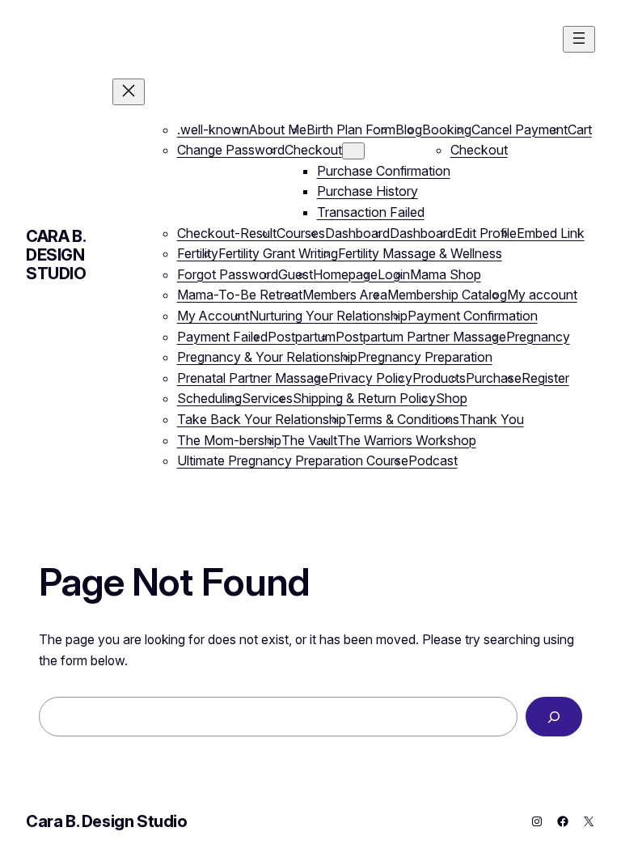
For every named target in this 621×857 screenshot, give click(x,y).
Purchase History (367, 191)
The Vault (309, 440)
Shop (451, 398)
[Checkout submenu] (353, 150)
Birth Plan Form (350, 129)
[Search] (554, 716)
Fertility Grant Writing (278, 253)
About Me (277, 129)
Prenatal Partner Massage (252, 378)
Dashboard (357, 233)
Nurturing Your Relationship (328, 316)
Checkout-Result (227, 233)
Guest (295, 274)
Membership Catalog (447, 294)
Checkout (313, 150)
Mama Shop (445, 274)
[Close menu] (128, 91)
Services (267, 398)
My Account (213, 316)
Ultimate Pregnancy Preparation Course (292, 460)
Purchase (494, 378)
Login (394, 274)
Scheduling (209, 398)
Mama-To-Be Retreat (239, 294)
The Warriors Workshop (406, 440)
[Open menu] (579, 39)
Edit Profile (485, 233)
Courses (301, 233)
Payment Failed (222, 337)
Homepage (345, 274)
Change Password (231, 150)
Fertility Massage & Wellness (420, 253)
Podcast (433, 460)
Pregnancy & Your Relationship (267, 357)
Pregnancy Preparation (424, 357)
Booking (446, 129)
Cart (580, 129)
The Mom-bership (229, 440)
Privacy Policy (370, 378)
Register (545, 378)
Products (439, 378)
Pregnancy (538, 337)
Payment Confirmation (473, 316)
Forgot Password (227, 274)
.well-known (213, 129)
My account (542, 294)
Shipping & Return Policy (364, 398)
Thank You (491, 419)
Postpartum (302, 337)
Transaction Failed (371, 212)
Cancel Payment (519, 129)
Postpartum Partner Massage (421, 337)
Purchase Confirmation (383, 171)
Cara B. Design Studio (56, 255)
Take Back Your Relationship (261, 419)
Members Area (344, 294)
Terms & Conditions (402, 419)
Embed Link (551, 233)
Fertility (197, 253)
